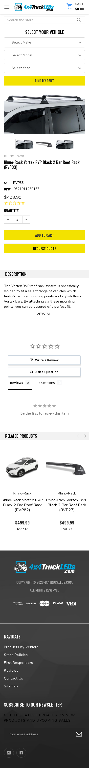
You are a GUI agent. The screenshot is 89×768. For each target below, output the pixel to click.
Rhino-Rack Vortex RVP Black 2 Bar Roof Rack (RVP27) (67, 505)
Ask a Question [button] (46, 372)
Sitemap (11, 686)
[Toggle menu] (7, 7)
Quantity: (11, 210)
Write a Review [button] (47, 360)
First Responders (18, 662)
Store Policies (16, 654)
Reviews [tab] (16, 382)
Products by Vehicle (21, 647)
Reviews (11, 670)
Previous (78, 436)
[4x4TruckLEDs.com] (44, 566)
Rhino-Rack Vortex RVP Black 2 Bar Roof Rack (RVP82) (22, 505)
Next (85, 436)
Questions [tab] (47, 382)
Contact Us (13, 678)
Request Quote (44, 248)
